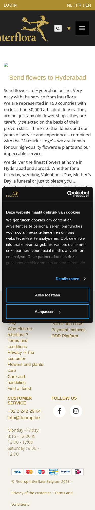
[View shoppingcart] (69, 28)
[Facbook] (59, 411)
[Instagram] (76, 411)
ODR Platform (64, 336)
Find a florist (19, 388)
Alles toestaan (47, 295)
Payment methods (68, 329)
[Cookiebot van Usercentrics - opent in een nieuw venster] (67, 194)
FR (79, 5)
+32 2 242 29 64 (24, 411)
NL (69, 5)
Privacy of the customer (31, 492)
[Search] (58, 28)
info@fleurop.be (24, 417)
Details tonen (67, 279)
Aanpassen (44, 311)
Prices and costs (67, 323)
